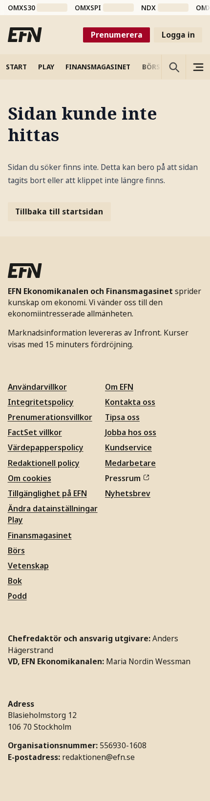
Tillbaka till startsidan (59, 211)
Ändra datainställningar (53, 508)
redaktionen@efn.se (98, 757)
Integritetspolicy (41, 402)
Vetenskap (28, 565)
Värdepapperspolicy (46, 447)
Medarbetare (130, 463)
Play (15, 519)
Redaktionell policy (44, 463)
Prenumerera (117, 34)
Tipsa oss (122, 417)
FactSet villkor (35, 432)
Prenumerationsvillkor (50, 417)
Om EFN (119, 386)
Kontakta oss (130, 402)
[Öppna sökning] (173, 67)
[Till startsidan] (25, 34)
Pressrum (123, 478)
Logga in (178, 34)
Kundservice (128, 447)
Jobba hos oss (130, 432)
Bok (15, 580)
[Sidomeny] (198, 67)
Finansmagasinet (40, 535)
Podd (17, 595)
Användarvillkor (37, 386)
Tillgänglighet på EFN (47, 493)
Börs (16, 550)
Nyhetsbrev (127, 493)
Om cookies (29, 478)
